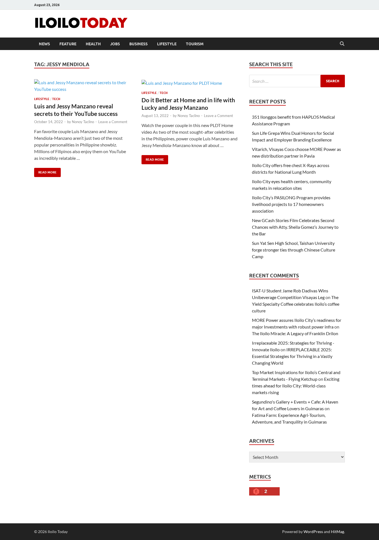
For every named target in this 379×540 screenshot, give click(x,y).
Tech (56, 99)
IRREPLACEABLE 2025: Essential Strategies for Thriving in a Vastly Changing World (292, 356)
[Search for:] (297, 81)
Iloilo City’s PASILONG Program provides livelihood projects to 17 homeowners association (291, 204)
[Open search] (342, 44)
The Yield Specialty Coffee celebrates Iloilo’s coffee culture (295, 304)
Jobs (115, 44)
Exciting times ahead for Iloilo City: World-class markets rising (295, 385)
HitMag (337, 531)
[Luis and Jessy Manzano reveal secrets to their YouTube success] (82, 86)
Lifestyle (166, 44)
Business (138, 44)
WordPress (313, 531)
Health (93, 44)
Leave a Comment (112, 122)
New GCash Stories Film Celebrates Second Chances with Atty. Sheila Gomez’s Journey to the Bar (295, 227)
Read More (45, 171)
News (44, 44)
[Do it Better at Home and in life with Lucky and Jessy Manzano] (190, 82)
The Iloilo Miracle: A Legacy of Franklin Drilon (295, 333)
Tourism (195, 44)
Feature (67, 44)
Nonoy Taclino (83, 122)
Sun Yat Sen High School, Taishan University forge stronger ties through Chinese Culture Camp (293, 249)
